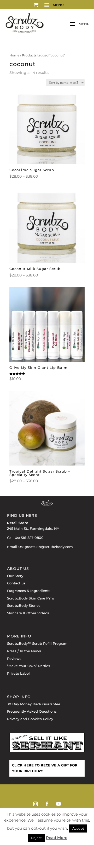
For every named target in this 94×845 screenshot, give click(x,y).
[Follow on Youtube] (58, 804)
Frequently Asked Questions (32, 711)
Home (14, 55)
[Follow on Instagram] (35, 804)
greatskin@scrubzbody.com (49, 547)
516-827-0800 (32, 538)
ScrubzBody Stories (23, 605)
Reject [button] (36, 838)
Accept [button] (78, 828)
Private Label (18, 673)
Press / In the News (24, 651)
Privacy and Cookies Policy (30, 719)
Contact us (16, 583)
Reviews (14, 658)
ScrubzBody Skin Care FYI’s (30, 598)
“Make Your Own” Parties (28, 666)
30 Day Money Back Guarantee (33, 704)
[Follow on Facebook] (47, 804)
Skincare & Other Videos (28, 613)
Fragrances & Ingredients (28, 591)
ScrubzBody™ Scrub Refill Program (37, 643)
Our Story (15, 576)
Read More (56, 837)
